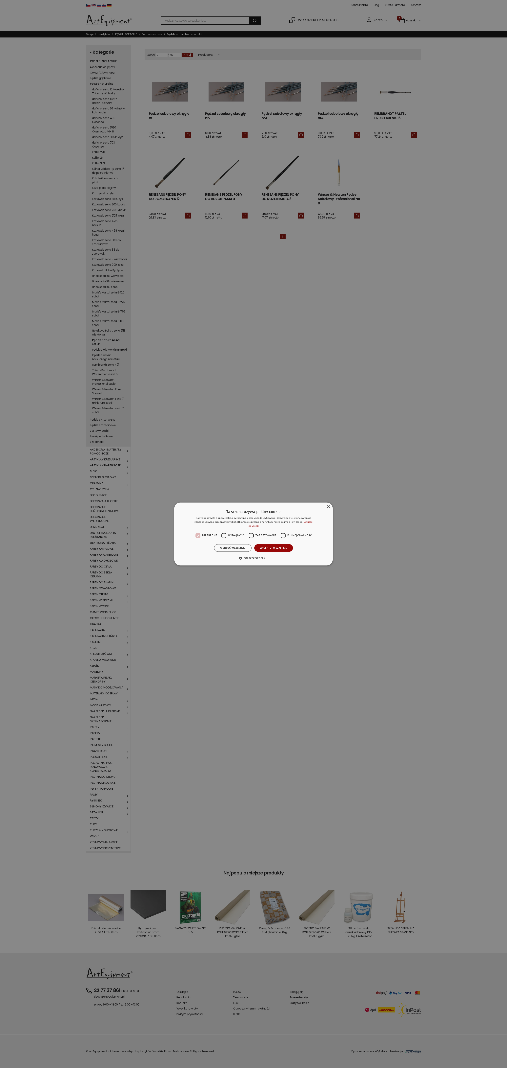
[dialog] (253, 533)
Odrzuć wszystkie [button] (232, 547)
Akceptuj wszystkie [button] (273, 547)
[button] (253, 558)
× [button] (328, 506)
